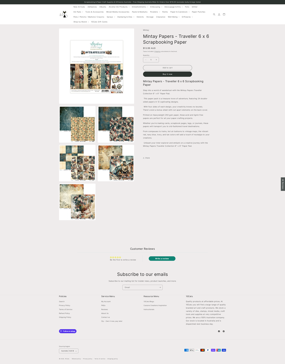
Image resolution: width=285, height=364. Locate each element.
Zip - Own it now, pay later (111, 321)
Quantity (146, 55)
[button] (119, 6)
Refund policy (76, 359)
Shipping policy (112, 359)
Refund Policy (64, 313)
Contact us (105, 317)
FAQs (103, 305)
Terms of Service (65, 309)
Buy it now (167, 74)
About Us (105, 313)
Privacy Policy (64, 305)
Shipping (157, 51)
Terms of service (100, 359)
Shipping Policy (65, 317)
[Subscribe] (160, 287)
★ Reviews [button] (283, 184)
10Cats (67, 359)
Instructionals (149, 309)
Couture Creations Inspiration (155, 305)
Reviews (104, 309)
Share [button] (147, 158)
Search (62, 302)
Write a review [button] (162, 258)
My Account (106, 302)
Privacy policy (87, 359)
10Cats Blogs (149, 302)
